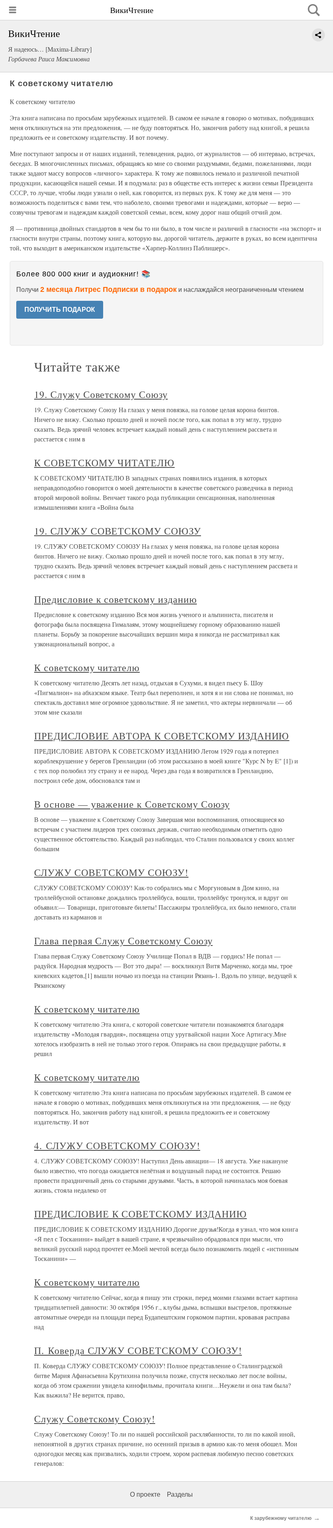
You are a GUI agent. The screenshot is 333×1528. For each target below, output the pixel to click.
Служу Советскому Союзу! (94, 1418)
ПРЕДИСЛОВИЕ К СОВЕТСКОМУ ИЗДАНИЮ (140, 1213)
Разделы (180, 1494)
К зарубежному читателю (280, 1518)
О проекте (145, 1494)
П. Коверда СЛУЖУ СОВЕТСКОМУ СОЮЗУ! (138, 1350)
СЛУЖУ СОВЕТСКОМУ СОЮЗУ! (111, 872)
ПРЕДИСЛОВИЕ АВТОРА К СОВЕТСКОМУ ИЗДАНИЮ (161, 735)
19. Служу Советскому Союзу (101, 394)
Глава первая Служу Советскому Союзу (123, 940)
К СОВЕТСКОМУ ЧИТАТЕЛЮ (104, 462)
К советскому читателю (87, 667)
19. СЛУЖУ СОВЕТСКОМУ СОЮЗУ (117, 530)
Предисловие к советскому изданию (115, 599)
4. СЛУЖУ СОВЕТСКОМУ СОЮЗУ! (117, 1145)
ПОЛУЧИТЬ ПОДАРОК (59, 309)
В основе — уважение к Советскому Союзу (131, 804)
